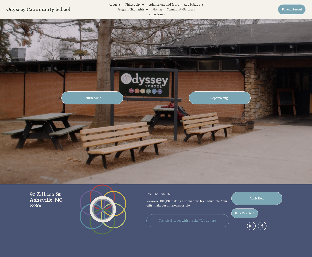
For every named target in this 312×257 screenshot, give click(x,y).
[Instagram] (251, 226)
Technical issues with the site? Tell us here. (187, 220)
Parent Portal (292, 9)
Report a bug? (219, 98)
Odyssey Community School (38, 9)
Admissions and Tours (164, 4)
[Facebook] (262, 226)
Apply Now (257, 198)
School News (156, 14)
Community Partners (181, 9)
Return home (92, 98)
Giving (157, 9)
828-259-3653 (244, 213)
